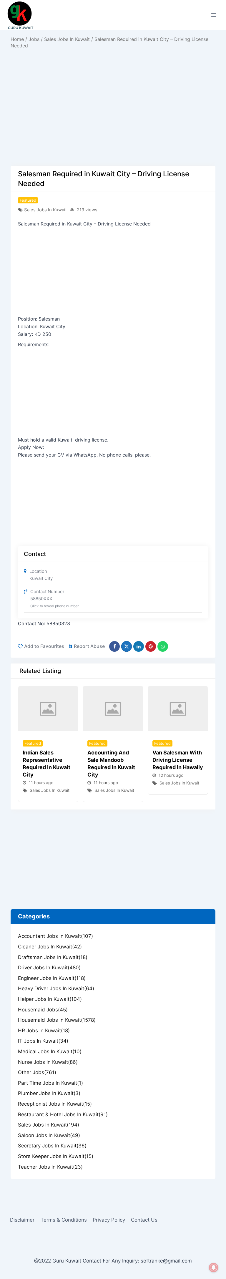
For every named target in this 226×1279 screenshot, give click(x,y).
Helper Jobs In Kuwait (50, 999)
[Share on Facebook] (114, 646)
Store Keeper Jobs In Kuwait (55, 1156)
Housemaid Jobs (43, 1010)
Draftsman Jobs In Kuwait (52, 957)
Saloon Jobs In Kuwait (49, 1135)
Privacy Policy (109, 1220)
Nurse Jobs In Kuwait (48, 1062)
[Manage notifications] (213, 1267)
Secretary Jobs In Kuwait (52, 1146)
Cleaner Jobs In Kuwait (50, 947)
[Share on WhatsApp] (162, 646)
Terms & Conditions (64, 1220)
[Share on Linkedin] (138, 646)
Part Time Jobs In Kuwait (50, 1083)
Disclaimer (22, 1220)
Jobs (34, 39)
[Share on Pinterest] (150, 646)
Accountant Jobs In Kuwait (55, 936)
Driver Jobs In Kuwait (49, 968)
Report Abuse (89, 646)
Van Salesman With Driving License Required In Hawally (177, 759)
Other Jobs (37, 1072)
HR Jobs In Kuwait (44, 1031)
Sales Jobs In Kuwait (67, 39)
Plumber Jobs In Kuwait (49, 1093)
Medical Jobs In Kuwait (50, 1051)
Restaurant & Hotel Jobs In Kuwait (63, 1114)
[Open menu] (213, 14)
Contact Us (144, 1220)
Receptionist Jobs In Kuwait (55, 1104)
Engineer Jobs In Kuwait (52, 978)
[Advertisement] (113, 122)
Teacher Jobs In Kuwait (50, 1167)
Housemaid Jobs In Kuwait (57, 1020)
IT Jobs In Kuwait (43, 1041)
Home (17, 39)
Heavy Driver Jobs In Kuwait (56, 988)
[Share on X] (126, 646)
